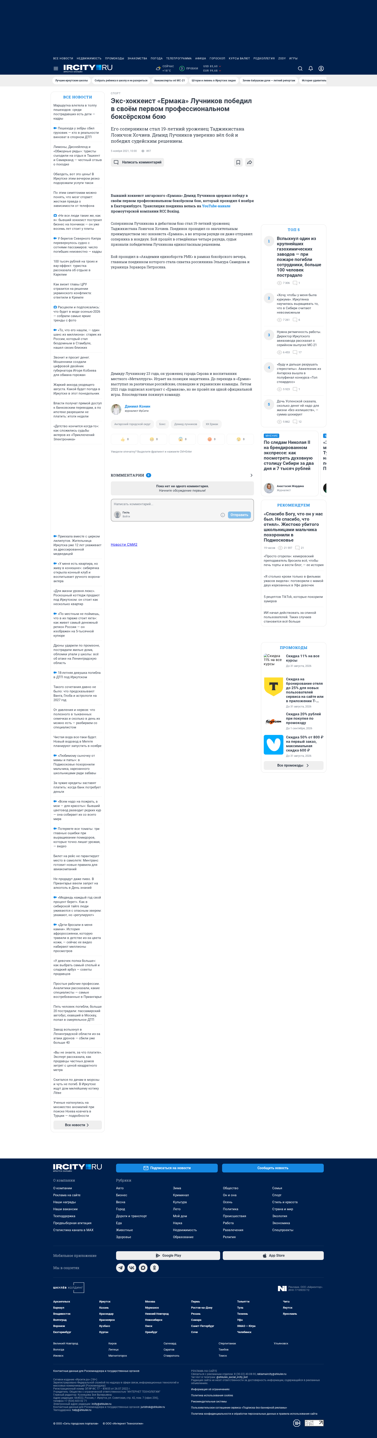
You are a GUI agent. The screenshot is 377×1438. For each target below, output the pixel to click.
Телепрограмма (179, 58)
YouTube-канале (216, 206)
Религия (229, 1237)
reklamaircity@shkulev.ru (271, 1374)
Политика (230, 1209)
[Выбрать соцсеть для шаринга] (249, 162)
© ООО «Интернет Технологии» (123, 1423)
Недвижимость (89, 58)
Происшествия (234, 1216)
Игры (293, 58)
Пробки (189, 68)
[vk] (131, 1267)
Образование (183, 1237)
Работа (228, 1223)
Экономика (281, 1223)
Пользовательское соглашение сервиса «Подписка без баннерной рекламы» (239, 1407)
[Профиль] (321, 68)
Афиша (200, 58)
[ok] (154, 1267)
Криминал (181, 1195)
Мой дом (180, 1216)
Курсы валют (239, 58)
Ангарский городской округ (132, 424)
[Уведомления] (310, 68)
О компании (62, 1188)
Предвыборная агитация (72, 1223)
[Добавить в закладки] (238, 162)
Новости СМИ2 (124, 544)
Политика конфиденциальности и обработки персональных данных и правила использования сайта (254, 1413)
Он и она (229, 1195)
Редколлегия (264, 58)
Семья (277, 1188)
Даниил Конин (137, 406)
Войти (126, 516)
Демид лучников (185, 424)
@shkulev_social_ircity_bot (232, 1377)
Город (120, 1209)
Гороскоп (217, 58)
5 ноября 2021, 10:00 (124, 151)
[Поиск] (300, 68)
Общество (230, 1188)
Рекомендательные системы (209, 1401)
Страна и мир (282, 1209)
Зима (177, 1188)
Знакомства (137, 58)
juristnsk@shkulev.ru (153, 1407)
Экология (279, 1216)
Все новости (63, 58)
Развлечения (233, 1230)
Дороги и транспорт (131, 1216)
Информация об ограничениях (210, 1389)
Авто (120, 1188)
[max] (143, 1267)
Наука (177, 1223)
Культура (180, 1202)
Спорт (276, 1195)
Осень (227, 1202)
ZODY (282, 58)
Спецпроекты (282, 1230)
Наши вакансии (65, 1209)
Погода (157, 58)
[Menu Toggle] (56, 68)
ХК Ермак (212, 424)
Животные (124, 1230)
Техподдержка (64, 1216)
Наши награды (64, 1202)
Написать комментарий (141, 162)
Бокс (162, 424)
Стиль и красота (285, 1202)
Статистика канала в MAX (73, 1230)
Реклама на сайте (67, 1195)
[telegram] (120, 1267)
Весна (120, 1202)
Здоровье (123, 1237)
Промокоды (114, 58)
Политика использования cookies (212, 1395)
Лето (177, 1209)
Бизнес (121, 1195)
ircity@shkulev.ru (101, 1403)
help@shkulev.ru (81, 1410)
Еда (119, 1223)
